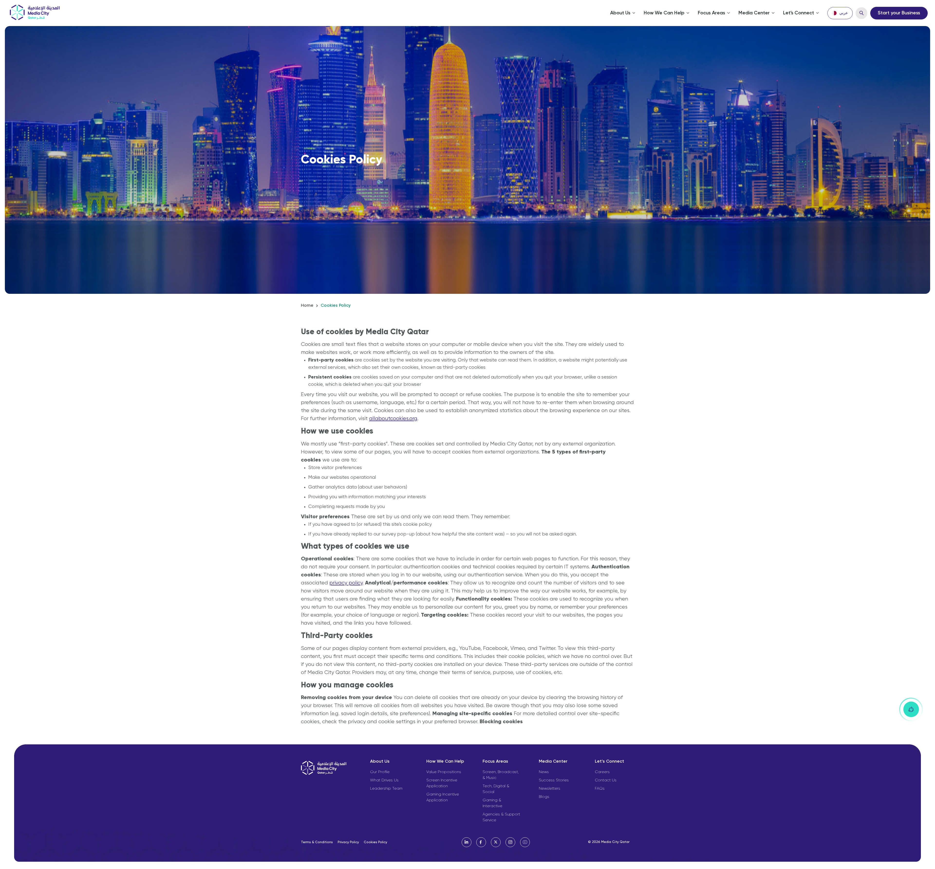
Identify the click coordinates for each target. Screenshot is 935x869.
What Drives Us (384, 780)
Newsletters (549, 789)
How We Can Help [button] (664, 13)
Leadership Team (386, 789)
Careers (602, 772)
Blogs (544, 797)
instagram (510, 842)
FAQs (600, 789)
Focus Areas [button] (711, 13)
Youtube (525, 842)
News (544, 772)
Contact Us (606, 780)
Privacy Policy (348, 842)
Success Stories (554, 780)
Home (307, 305)
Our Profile (380, 772)
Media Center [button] (754, 13)
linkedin (466, 842)
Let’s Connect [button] (798, 13)
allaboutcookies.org (393, 418)
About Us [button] (620, 13)
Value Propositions (443, 772)
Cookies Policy (375, 842)
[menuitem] (840, 13)
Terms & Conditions (317, 842)
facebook (481, 842)
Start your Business (899, 13)
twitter (496, 842)
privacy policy (346, 583)
